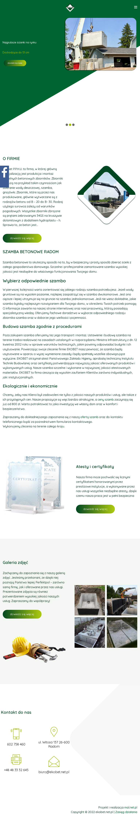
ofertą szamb (89, 417)
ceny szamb (106, 399)
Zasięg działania (126, 812)
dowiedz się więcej (15, 63)
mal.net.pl (130, 807)
